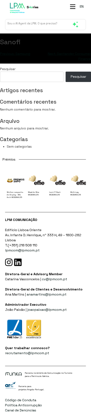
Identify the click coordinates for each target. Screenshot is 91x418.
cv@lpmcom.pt (54, 279)
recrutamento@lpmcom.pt (27, 353)
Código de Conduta (20, 400)
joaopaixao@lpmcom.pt (47, 309)
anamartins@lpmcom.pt (46, 294)
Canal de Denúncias (20, 410)
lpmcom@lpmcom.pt (22, 250)
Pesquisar (7, 69)
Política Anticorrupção (23, 405)
